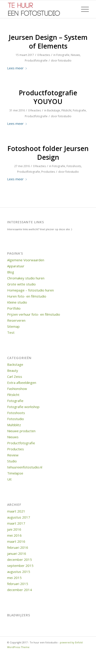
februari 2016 (17, 547)
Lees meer (15, 68)
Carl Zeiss (14, 376)
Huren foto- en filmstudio (26, 296)
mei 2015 (14, 577)
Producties (48, 172)
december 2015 (19, 559)
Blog (10, 272)
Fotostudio (15, 419)
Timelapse (15, 473)
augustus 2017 (18, 517)
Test (11, 332)
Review (13, 455)
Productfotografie (36, 60)
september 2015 (20, 565)
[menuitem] (83, 9)
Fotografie (62, 55)
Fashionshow (17, 388)
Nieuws (75, 55)
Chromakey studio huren (25, 278)
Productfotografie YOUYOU (48, 97)
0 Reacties (43, 55)
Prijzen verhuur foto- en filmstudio (33, 314)
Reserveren (16, 320)
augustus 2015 (18, 571)
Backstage (53, 110)
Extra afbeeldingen (21, 382)
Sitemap (13, 326)
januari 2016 (16, 553)
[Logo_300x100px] (39, 9)
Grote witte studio (21, 284)
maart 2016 (16, 541)
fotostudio (64, 60)
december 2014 (19, 589)
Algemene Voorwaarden (25, 260)
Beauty (12, 370)
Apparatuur (15, 266)
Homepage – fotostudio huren (30, 290)
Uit (9, 479)
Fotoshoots (74, 166)
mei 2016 (14, 535)
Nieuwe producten (21, 431)
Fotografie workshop (23, 406)
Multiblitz (14, 425)
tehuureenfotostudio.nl (24, 467)
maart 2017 (16, 523)
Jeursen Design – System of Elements (48, 42)
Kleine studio (17, 302)
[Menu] (83, 9)
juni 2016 (14, 529)
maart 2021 (16, 511)
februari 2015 (17, 583)
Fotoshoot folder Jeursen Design (48, 153)
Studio (12, 461)
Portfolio (14, 308)
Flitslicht (66, 110)
